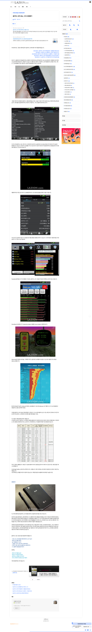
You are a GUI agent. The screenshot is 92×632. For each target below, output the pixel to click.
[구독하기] (90, 316)
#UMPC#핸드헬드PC (69, 38)
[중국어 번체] (75, 17)
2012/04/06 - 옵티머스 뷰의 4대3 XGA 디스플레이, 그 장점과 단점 (45, 54)
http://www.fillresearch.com (18, 37)
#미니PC (67, 45)
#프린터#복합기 (68, 92)
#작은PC (66, 36)
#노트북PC (67, 41)
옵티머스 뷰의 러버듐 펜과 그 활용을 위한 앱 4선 (21, 589)
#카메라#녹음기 (67, 63)
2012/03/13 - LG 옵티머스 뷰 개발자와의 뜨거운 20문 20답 (47, 57)
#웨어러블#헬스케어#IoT (70, 52)
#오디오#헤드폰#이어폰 (69, 69)
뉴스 (11, 6)
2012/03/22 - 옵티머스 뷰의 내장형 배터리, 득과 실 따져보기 (46, 55)
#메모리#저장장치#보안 (69, 83)
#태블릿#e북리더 (68, 43)
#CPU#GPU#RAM (68, 60)
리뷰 (15, 6)
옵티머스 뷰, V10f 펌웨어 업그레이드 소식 (20, 587)
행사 (27, 6)
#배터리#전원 (68, 94)
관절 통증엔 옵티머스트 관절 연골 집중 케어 (22, 39)
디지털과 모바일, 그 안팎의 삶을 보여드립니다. (22, 605)
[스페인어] (79, 17)
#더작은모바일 (67, 48)
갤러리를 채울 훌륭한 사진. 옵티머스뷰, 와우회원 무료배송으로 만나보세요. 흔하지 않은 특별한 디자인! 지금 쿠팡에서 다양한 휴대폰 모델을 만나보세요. (35, 32)
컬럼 (23, 6)
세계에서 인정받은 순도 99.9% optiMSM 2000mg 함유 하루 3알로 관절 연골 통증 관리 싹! (30, 40)
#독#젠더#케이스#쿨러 (69, 87)
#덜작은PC (67, 78)
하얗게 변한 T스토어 (17, 584)
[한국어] (68, 17)
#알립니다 (66, 111)
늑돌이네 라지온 (17, 601)
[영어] (71, 17)
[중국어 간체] (73, 17)
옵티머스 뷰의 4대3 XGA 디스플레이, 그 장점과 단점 (22, 591)
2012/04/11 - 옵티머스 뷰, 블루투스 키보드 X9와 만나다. (47, 52)
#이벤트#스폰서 (67, 108)
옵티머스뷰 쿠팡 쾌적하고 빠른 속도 (21, 30)
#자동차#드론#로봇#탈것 (69, 97)
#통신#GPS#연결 (68, 85)
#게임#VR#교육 (67, 58)
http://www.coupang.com (17, 27)
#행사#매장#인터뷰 (68, 100)
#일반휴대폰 (67, 55)
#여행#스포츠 (67, 102)
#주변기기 (67, 81)
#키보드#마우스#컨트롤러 (70, 89)
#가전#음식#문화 (68, 105)
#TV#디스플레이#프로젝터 (69, 75)
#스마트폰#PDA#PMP (69, 50)
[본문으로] (15, 572)
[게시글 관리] (34, 580)
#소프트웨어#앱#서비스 (69, 66)
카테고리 (65, 34)
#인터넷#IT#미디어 (68, 72)
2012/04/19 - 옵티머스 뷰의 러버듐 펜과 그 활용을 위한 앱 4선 (46, 51)
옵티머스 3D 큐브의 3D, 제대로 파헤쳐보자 (20, 593)
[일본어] (77, 17)
